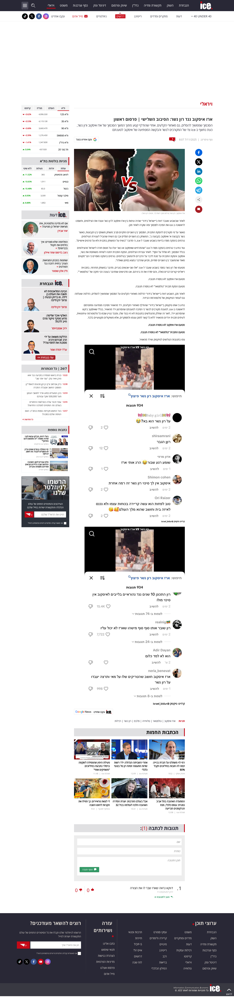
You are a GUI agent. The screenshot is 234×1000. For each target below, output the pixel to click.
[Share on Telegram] (198, 190)
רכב (165, 956)
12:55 (65, 402)
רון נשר (127, 721)
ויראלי (51, 5)
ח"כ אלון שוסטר (60, 271)
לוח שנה (137, 962)
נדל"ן (135, 5)
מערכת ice (143, 773)
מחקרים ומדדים (159, 16)
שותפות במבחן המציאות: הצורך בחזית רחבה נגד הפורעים (55, 263)
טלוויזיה (146, 721)
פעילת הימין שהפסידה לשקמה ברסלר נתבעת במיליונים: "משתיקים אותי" (94, 766)
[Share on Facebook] (198, 152)
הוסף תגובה (87, 869)
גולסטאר (157, 721)
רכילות (118, 721)
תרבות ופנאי (135, 932)
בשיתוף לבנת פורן (42, 456)
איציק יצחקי (180, 773)
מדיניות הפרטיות (105, 962)
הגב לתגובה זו (162, 897)
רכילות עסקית (184, 950)
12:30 (65, 384)
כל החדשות (28, 419)
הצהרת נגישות (106, 956)
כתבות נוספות (57, 430)
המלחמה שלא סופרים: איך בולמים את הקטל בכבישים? (54, 245)
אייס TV (137, 950)
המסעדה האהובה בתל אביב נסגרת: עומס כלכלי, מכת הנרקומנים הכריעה (170, 805)
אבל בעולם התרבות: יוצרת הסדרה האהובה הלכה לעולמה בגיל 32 (130, 803)
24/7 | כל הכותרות (54, 368)
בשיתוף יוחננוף (104, 809)
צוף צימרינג (207, 139)
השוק (170, 5)
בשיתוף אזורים (44, 469)
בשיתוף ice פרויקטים (41, 444)
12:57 (65, 410)
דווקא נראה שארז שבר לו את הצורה (151, 888)
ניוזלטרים (101, 16)
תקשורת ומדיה (152, 5)
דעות (179, 16)
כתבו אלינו (109, 943)
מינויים (163, 944)
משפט (63, 5)
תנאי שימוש (108, 949)
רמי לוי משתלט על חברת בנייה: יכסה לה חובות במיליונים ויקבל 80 (169, 766)
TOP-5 (138, 944)
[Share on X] (198, 161)
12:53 (65, 393)
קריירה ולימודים (158, 938)
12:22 (65, 375)
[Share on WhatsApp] (198, 180)
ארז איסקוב (169, 721)
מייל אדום (77, 16)
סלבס (137, 721)
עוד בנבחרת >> (45, 357)
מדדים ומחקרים (183, 938)
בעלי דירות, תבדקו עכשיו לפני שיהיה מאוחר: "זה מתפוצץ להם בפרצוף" (36, 438)
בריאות (163, 962)
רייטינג (138, 16)
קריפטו (188, 956)
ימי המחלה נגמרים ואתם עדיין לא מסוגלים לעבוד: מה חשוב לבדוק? (37, 451)
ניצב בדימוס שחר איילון (56, 252)
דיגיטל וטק (99, 5)
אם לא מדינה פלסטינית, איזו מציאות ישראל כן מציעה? (53, 225)
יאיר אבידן (63, 231)
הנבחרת (184, 5)
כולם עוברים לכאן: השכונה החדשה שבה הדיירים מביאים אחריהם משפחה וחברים (37, 464)
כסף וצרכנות (80, 5)
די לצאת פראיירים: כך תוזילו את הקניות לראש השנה (94, 803)
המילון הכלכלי (159, 968)
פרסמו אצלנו (107, 968)
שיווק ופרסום (119, 5)
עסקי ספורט (160, 932)
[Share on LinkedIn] (198, 171)
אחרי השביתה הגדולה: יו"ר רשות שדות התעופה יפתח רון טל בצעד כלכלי (130, 766)
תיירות (138, 938)
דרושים (138, 956)
